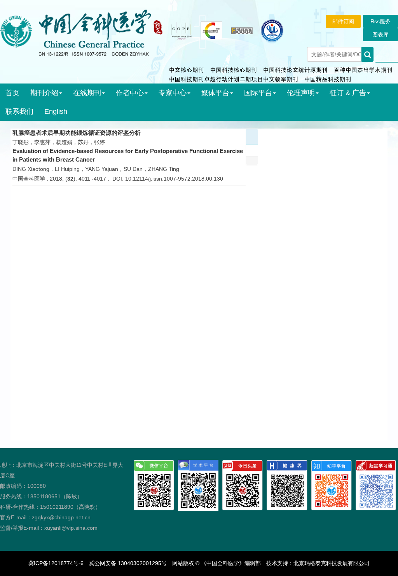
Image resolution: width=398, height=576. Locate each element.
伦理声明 (301, 93)
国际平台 (258, 93)
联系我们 (19, 111)
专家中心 (173, 93)
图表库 (380, 34)
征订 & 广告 (348, 93)
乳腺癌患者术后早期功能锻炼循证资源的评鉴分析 (76, 132)
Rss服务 (380, 21)
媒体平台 (215, 93)
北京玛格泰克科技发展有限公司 (331, 563)
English (55, 111)
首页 (12, 93)
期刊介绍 (44, 93)
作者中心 (130, 93)
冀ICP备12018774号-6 (56, 563)
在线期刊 (87, 93)
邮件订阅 (343, 21)
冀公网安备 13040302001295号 (128, 563)
